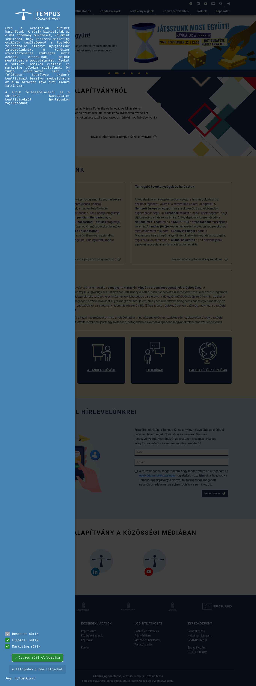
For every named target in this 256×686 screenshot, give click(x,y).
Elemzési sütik (25, 640)
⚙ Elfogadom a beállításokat (37, 669)
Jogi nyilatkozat (20, 678)
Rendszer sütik (25, 634)
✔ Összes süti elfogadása (37, 657)
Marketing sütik (26, 646)
